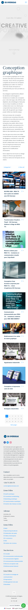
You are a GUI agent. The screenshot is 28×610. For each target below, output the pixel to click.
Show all (21, 167)
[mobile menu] (26, 2)
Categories (7, 167)
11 (18, 419)
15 (12, 421)
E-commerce (8, 538)
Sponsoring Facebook (11, 531)
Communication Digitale (12, 559)
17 (18, 421)
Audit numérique (9, 494)
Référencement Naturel (11, 566)
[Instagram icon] (16, 601)
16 (15, 421)
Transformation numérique (12, 501)
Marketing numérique (11, 499)
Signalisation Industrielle (12, 362)
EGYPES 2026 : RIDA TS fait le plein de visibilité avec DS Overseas (11, 194)
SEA (6, 541)
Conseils (7, 554)
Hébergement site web (11, 582)
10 (15, 419)
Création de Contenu (11, 543)
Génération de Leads (11, 533)
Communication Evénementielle (14, 561)
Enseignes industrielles (11, 408)
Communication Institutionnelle (14, 556)
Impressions (8, 579)
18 (21, 421)
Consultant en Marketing (12, 496)
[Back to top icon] (14, 592)
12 (21, 419)
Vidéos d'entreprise (10, 536)
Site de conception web (11, 564)
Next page (13, 425)
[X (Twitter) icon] (14, 601)
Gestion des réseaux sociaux (13, 504)
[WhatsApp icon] (11, 601)
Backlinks (7, 584)
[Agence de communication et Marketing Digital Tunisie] (8, 2)
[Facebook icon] (13, 601)
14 (9, 421)
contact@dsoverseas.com (11, 486)
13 (6, 421)
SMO (6, 528)
